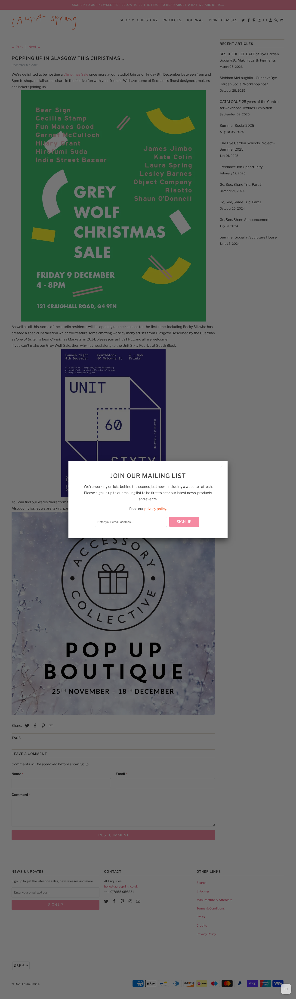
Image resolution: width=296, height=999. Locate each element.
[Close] (222, 466)
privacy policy (155, 509)
